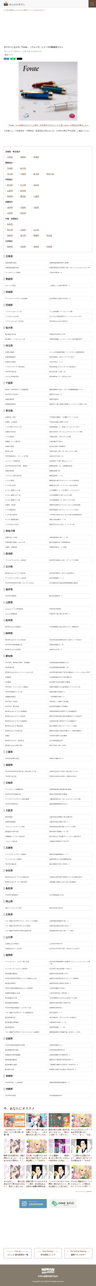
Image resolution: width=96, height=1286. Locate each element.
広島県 (23, 230)
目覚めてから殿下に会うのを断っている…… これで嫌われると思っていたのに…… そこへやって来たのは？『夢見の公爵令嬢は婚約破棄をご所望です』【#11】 (36, 1132)
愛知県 (23, 196)
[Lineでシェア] (13, 59)
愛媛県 (36, 235)
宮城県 (36, 157)
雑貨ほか (17, 51)
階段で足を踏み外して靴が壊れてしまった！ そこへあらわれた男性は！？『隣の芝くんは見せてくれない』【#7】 (14, 1158)
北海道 (10, 157)
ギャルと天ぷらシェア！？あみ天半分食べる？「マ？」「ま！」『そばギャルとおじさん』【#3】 (81, 1132)
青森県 (23, 157)
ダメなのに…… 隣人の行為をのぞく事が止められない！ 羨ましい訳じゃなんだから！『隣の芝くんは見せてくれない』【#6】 (14, 1184)
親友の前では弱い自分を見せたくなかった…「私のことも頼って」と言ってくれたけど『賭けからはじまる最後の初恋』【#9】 (59, 1132)
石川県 (23, 185)
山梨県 (10, 191)
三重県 (36, 196)
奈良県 (23, 213)
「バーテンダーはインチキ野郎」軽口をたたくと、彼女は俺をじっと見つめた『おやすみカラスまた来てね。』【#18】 (59, 1184)
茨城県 (10, 168)
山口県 (36, 230)
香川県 (23, 235)
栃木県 (23, 168)
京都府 (23, 207)
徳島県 (10, 235)
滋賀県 (10, 207)
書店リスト (9, 55)
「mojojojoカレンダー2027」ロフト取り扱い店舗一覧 (14, 1132)
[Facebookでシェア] (6, 59)
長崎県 (36, 247)
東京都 (36, 174)
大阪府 (36, 207)
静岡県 (10, 196)
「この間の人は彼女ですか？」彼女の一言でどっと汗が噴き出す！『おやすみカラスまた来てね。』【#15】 (81, 1158)
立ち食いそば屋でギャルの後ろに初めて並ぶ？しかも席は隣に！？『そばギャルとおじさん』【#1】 (36, 1158)
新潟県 (10, 185)
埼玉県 (10, 174)
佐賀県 (23, 247)
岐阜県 (23, 191)
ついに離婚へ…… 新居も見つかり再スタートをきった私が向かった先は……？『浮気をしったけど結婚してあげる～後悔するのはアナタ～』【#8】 (59, 1158)
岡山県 (10, 230)
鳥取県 (10, 224)
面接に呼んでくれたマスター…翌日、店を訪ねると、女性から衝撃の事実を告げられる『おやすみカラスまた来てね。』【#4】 (36, 1184)
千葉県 (23, 174)
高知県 (49, 235)
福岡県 (10, 247)
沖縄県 (49, 247)
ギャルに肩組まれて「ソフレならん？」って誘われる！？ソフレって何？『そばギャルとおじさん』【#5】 (81, 1184)
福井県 (36, 185)
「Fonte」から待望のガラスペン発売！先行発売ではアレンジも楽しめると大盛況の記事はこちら (48, 125)
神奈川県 (50, 174)
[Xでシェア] (19, 59)
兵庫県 (10, 213)
